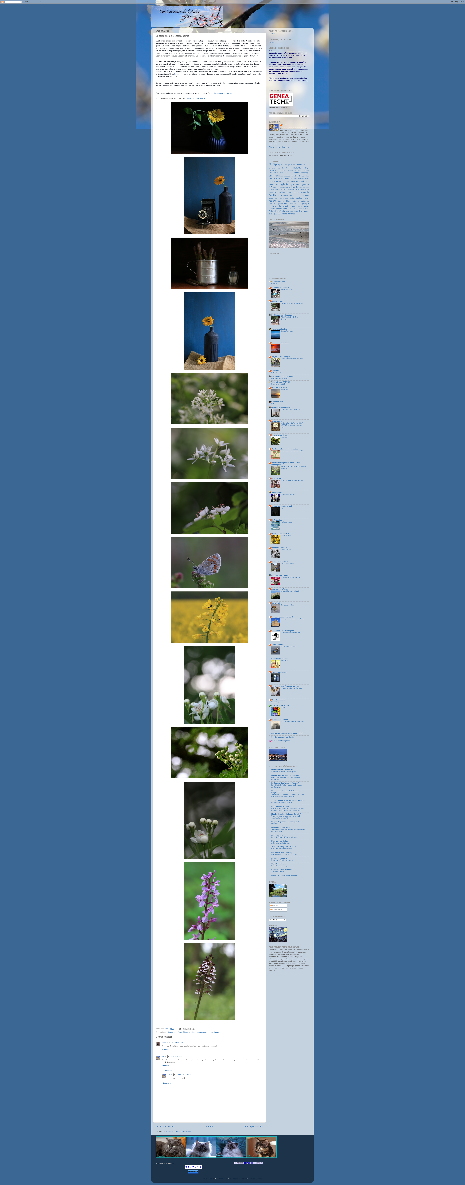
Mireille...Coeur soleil (280, 534)
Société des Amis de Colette (282, 737)
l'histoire (295, 192)
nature (272, 200)
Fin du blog (275, 702)
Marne (185, 1032)
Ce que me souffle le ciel (281, 506)
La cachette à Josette (280, 287)
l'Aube (288, 192)
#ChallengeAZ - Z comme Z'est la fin (284, 854)
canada (306, 170)
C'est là (272, 42)
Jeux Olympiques (289, 190)
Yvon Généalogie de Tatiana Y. (283, 847)
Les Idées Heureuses (280, 343)
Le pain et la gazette (279, 561)
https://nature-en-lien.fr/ (196, 98)
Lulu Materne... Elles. (280, 575)
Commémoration (303, 178)
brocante (290, 170)
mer (276, 198)
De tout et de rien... (279, 435)
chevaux (301, 176)
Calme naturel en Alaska (279, 378)
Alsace (293, 165)
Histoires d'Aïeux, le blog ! (282, 852)
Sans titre (284, 660)
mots (292, 198)
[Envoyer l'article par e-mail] (180, 1029)
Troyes (302, 211)
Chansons (273, 176)
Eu (308, 182)
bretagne (282, 170)
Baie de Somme (284, 168)
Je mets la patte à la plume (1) (291, 688)
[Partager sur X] (189, 1029)
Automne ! (284, 437)
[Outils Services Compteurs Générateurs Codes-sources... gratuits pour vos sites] (193, 1172)
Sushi (291, 211)
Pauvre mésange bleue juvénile (292, 303)
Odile (164, 1057)
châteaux (287, 176)
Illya (304, 187)
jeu (281, 189)
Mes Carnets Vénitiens (280, 407)
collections (288, 178)
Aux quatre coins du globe (282, 376)
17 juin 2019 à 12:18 (183, 1075)
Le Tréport (296, 196)
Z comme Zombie (277, 872)
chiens (307, 176)
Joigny (271, 193)
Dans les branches (279, 858)
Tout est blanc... (286, 549)
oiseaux (272, 203)
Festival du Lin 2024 (278, 384)
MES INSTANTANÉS (279, 388)
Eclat (273, 403)
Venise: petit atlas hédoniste (291, 409)
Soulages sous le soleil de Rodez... (293, 619)
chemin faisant (277, 301)
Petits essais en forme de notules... (285, 686)
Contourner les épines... (281, 741)
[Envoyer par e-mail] (184, 1029)
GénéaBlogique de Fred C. (282, 870)
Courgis (272, 182)
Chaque (274, 284)
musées (299, 198)
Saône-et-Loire (292, 209)
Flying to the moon (279, 672)
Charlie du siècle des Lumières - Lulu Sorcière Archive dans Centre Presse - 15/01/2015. (287, 809)
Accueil (209, 1126)
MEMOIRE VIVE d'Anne (280, 827)
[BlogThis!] (186, 1029)
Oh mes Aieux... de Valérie (282, 770)
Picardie (272, 209)
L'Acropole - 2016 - (287, 563)
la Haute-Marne (285, 195)
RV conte (275, 370)
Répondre (165, 1049)
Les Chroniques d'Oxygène (282, 631)
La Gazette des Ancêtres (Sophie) (285, 783)
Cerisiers (296, 173)
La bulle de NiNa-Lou (280, 706)
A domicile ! (285, 390)
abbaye (287, 165)
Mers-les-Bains (283, 198)
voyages (291, 214)
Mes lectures (276, 421)
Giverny (275, 187)
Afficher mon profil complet (279, 147)
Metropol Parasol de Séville (290, 591)
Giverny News (277, 402)
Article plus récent (165, 1126)
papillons (192, 1032)
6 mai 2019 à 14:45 (178, 1043)
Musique (306, 198)
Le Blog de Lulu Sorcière (281, 315)
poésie (279, 209)
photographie (202, 1032)
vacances (278, 214)
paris (286, 203)
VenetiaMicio (276, 492)
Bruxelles (298, 170)
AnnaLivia (166, 1043)
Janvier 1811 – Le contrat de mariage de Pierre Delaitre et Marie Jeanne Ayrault (287, 796)
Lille (302, 196)
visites (284, 214)
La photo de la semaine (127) (291, 633)
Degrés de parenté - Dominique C (285, 822)
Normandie (291, 201)
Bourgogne (272, 170)
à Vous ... (284, 708)
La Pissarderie (277, 835)
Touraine (295, 211)
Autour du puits (277, 644)
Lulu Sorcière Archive (280, 806)
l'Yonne (303, 192)
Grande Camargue (287, 331)
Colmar (295, 178)
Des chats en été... (287, 605)
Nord (283, 201)
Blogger (259, 1179)
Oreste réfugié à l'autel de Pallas (292, 359)
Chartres (280, 176)
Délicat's (285, 181)
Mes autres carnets (279, 548)
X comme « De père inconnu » (282, 860)
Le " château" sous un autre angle (292, 721)
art (304, 164)
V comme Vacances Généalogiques (283, 772)
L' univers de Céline (279, 841)
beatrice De (276, 478)
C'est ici (272, 34)
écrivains (301, 181)
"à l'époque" (276, 164)
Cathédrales (273, 173)
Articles (275, 906)
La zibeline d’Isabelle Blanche (281, 802)
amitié (299, 165)
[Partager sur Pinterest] (193, 1029)
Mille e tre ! (275, 824)
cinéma (272, 178)
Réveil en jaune (286, 536)
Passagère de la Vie (279, 658)
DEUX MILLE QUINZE (289, 646)
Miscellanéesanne (278, 700)
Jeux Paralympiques (302, 190)
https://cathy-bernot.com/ (223, 93)
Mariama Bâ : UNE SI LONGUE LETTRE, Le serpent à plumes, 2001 (292, 425)
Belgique (306, 168)
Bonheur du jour (278, 282)
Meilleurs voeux (286, 522)
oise (308, 201)
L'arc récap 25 (276, 372)
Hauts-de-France (284, 187)
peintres (299, 204)
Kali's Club (275, 603)
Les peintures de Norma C (282, 617)
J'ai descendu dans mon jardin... (284, 449)
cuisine (278, 182)
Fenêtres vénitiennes (288, 494)
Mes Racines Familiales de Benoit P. (286, 814)
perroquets (305, 204)
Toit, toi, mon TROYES (280, 382)
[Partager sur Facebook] (191, 1029)
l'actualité (279, 192)
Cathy (176, 74)
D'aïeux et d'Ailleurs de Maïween (284, 875)
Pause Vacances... (287, 289)
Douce (292, 181)
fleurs (180, 1032)
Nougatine (301, 201)
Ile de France (296, 187)
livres (307, 195)
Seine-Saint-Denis (277, 211)
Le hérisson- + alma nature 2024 (292, 451)
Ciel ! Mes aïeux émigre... (280, 866)
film (274, 185)
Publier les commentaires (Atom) (178, 1131)
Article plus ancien (253, 1126)
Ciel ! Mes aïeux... (278, 864)
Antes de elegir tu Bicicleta (280, 843)
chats (294, 175)
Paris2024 (292, 204)
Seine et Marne (303, 209)
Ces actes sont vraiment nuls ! (282, 849)
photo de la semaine (279, 206)
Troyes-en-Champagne (280, 357)
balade (297, 167)
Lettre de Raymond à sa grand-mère (284, 837)
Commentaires (277, 910)
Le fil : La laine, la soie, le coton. (292, 480)
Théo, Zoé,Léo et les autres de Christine (288, 800)
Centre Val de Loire (285, 173)
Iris (282, 508)
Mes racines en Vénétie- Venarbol (285, 775)
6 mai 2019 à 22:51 (177, 1057)
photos (210, 1032)
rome (285, 209)
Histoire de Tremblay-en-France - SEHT (287, 733)
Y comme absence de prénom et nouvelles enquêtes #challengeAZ (286, 817)
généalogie (287, 184)
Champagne (172, 1032)
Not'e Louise (276, 520)
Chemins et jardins (279, 329)
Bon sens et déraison (280, 589)
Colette (279, 178)
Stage (216, 1032)
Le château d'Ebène (279, 719)
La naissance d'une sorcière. (291, 577)
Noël (279, 201)
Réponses (168, 1070)
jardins (277, 190)
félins (271, 185)
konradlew (242, 1179)
